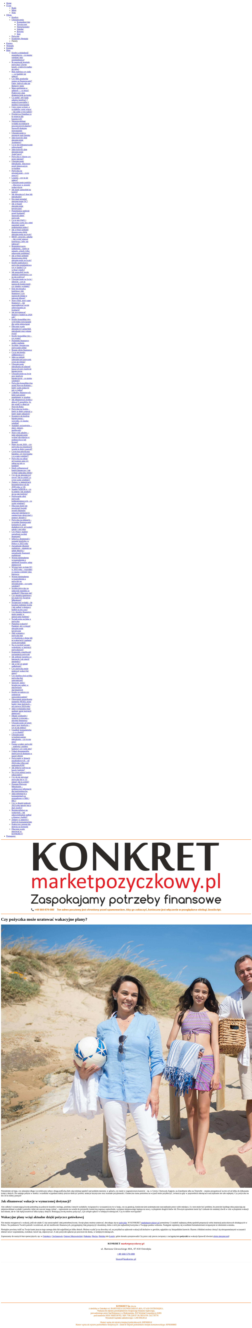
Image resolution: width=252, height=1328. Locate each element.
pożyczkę (123, 1223)
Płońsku (102, 1236)
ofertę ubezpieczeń (221, 1236)
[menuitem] (8, 3)
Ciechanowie (57, 1236)
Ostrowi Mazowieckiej (73, 1236)
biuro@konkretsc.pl (126, 1259)
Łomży (112, 1236)
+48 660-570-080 (126, 1254)
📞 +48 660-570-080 (42, 909)
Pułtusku (87, 1236)
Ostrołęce (47, 1236)
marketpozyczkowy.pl (150, 1223)
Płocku (95, 1236)
